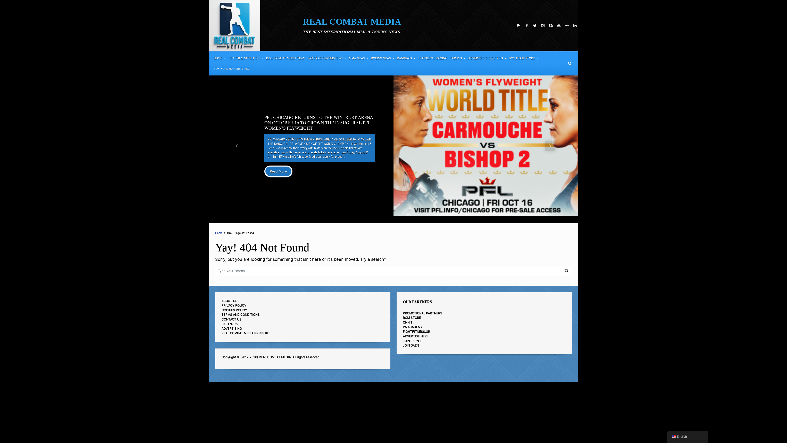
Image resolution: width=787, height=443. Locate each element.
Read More (278, 171)
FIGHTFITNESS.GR (416, 331)
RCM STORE (412, 318)
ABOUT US (229, 301)
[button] (236, 145)
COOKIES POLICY (234, 310)
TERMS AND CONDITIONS (241, 314)
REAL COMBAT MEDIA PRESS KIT (246, 333)
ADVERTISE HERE (416, 336)
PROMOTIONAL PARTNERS (422, 313)
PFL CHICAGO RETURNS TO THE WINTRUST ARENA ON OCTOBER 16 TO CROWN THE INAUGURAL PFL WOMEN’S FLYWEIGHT (318, 122)
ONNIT (408, 322)
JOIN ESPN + (412, 341)
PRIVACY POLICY (234, 305)
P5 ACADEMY (413, 327)
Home (218, 232)
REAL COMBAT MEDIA (352, 21)
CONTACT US (231, 319)
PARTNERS (230, 324)
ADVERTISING (232, 328)
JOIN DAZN (411, 345)
